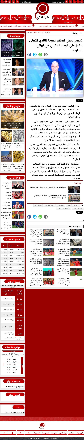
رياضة (75, 32)
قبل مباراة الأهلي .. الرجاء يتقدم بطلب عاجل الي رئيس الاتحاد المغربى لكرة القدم (36, 271)
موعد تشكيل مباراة (59, 195)
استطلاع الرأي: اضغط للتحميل (15, 386)
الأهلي (51, 195)
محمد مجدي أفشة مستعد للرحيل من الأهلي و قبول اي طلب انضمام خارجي (63, 262)
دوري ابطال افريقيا (48, 205)
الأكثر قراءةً (15, 177)
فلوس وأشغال (13, 106)
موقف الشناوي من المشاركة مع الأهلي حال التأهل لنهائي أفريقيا (63, 252)
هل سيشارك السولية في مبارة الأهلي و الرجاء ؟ (63, 270)
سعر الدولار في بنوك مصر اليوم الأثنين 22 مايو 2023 (35, 241)
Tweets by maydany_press (14, 412)
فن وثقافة (15, 36)
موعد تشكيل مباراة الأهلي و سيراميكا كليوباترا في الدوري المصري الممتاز (36, 232)
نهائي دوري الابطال (77, 208)
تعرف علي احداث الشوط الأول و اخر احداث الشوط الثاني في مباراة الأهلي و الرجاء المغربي (36, 281)
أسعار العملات (13, 239)
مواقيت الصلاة (12, 347)
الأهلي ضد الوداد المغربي (63, 208)
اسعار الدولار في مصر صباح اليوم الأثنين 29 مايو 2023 (63, 241)
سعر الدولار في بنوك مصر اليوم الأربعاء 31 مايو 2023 (48, 186)
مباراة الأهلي (37, 205)
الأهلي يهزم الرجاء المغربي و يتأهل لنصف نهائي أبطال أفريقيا (63, 281)
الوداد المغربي (60, 205)
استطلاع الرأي (13, 381)
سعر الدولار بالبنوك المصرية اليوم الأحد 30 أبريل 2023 (36, 261)
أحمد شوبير (60, 105)
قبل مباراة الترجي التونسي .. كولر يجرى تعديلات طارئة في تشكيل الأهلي (35, 252)
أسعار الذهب (13, 281)
